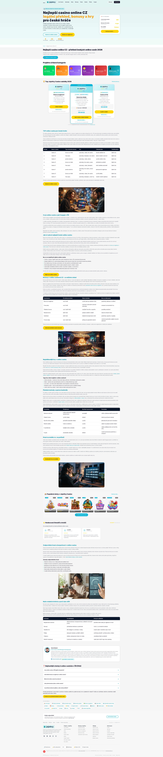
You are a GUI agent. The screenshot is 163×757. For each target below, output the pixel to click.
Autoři (54, 722)
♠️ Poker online (98, 703)
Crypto (95, 2)
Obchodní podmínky (111, 738)
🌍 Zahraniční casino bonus (108, 703)
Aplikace (94, 736)
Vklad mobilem (95, 734)
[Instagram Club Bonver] (53, 736)
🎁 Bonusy (52, 705)
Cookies (113, 755)
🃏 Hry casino (46, 708)
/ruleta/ (114, 373)
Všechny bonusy (81, 727)
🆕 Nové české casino (66, 703)
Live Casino (60, 2)
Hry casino (66, 741)
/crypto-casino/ (61, 401)
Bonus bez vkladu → (81, 120)
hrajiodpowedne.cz (109, 750)
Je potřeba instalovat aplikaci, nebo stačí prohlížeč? (56, 687)
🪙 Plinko (67, 705)
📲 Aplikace (92, 705)
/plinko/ (48, 375)
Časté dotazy (109, 736)
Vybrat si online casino (51, 34)
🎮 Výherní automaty (56, 703)
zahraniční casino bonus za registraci (93, 285)
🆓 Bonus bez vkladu (77, 703)
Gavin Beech (54, 648)
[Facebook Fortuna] (47, 736)
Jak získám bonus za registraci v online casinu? (55, 674)
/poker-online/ (54, 232)
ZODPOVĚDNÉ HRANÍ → (112, 716)
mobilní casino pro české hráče (72, 445)
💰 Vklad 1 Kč (54, 708)
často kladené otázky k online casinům (74, 557)
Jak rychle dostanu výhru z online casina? (53, 683)
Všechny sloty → (114, 494)
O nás (108, 727)
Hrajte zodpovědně (81, 750)
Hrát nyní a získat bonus (81, 117)
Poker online (66, 734)
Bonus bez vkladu (81, 729)
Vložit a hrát (104, 111)
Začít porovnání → (110, 31)
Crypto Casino (66, 738)
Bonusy (76, 2)
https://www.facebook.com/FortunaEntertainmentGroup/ (54, 615)
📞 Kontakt (72, 708)
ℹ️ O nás (66, 708)
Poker (81, 2)
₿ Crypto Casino (75, 705)
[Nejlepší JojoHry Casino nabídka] (81, 103)
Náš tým (50, 722)
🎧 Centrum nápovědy (86, 708)
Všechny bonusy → (116, 81)
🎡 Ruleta (46, 705)
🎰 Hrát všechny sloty (81, 514)
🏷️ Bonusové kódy (59, 705)
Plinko (90, 2)
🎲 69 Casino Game (84, 705)
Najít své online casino (51, 274)
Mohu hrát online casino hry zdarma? (52, 679)
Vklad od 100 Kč (96, 732)
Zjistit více (113, 152)
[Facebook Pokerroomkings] (50, 736)
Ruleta (86, 2)
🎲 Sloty (60, 708)
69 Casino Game (67, 739)
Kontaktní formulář (110, 734)
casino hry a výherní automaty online (53, 367)
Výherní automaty (67, 729)
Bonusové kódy (81, 732)
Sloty (72, 2)
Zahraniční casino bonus (82, 734)
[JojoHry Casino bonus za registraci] (59, 98)
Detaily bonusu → (58, 109)
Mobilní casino (95, 738)
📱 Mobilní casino (100, 705)
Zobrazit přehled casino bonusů (53, 327)
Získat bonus (59, 106)
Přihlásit (110, 2)
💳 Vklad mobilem (109, 705)
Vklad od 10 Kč (95, 729)
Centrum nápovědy (64, 722)
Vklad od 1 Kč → (104, 114)
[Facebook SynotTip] (44, 736)
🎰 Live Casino (47, 703)
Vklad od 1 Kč (95, 727)
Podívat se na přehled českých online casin (54, 696)
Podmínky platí (85, 122)
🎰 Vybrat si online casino (50, 57)
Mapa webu (45, 722)
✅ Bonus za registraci (88, 703)
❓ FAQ (78, 708)
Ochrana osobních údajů (107, 755)
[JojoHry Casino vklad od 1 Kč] (104, 101)
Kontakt (57, 722)
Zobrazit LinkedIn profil (56, 659)
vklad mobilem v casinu (79, 398)
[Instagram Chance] (56, 736)
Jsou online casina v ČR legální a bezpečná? (54, 670)
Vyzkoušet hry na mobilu (51, 459)
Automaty (67, 2)
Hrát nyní (117, 2)
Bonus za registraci (67, 34)
